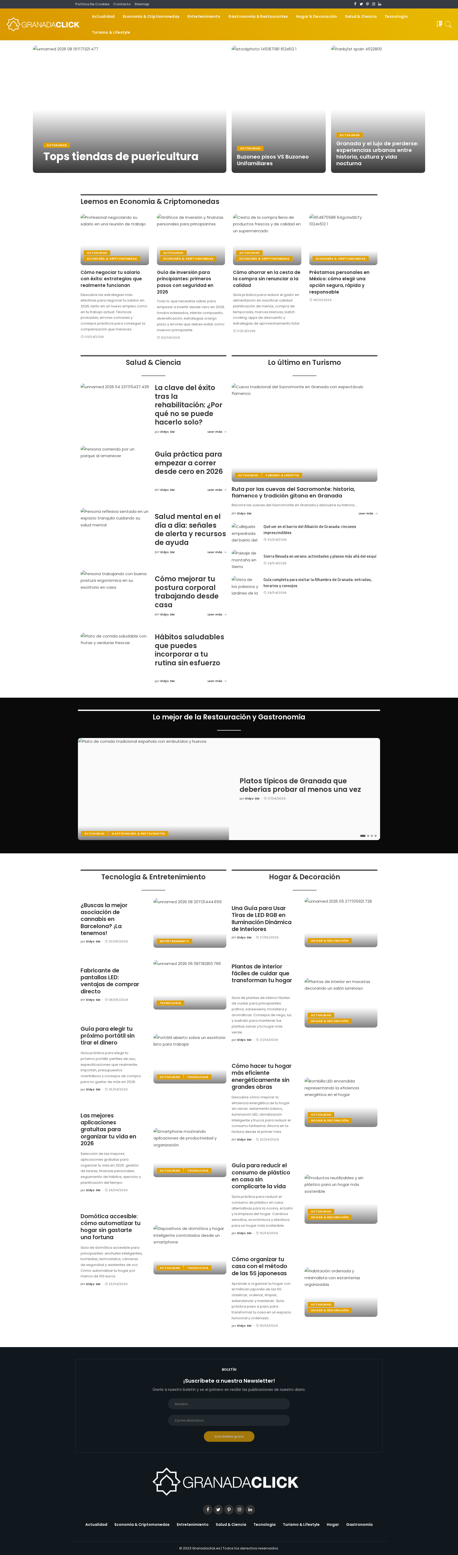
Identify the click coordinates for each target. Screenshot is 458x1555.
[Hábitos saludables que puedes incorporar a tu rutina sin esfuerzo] (115, 658)
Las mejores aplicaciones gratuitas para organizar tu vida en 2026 (108, 1129)
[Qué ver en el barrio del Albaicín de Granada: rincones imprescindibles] (245, 533)
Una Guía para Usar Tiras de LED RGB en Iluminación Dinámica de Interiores (262, 918)
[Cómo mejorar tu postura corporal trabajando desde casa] (115, 596)
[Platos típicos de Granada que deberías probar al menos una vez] (153, 789)
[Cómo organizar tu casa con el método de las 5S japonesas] (341, 1292)
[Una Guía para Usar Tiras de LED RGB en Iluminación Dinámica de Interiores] (341, 922)
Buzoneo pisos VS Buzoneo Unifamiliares (273, 160)
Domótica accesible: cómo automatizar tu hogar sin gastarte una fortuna (110, 1226)
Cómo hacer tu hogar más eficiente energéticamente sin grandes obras (262, 1076)
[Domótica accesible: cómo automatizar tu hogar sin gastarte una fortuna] (189, 1249)
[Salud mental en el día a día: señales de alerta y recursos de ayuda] (115, 534)
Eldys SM (56, 167)
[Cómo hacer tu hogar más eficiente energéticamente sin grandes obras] (341, 1102)
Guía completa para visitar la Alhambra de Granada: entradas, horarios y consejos (317, 582)
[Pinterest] (367, 4)
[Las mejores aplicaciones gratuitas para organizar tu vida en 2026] (189, 1152)
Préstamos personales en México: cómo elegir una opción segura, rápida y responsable (339, 282)
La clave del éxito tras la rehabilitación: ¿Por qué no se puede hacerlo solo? (188, 405)
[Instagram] (374, 4)
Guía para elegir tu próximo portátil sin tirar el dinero (108, 1036)
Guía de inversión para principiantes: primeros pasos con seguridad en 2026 (185, 282)
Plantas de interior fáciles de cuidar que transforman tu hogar (262, 973)
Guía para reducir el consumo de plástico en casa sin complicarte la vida (261, 1175)
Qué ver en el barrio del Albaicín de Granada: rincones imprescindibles (309, 529)
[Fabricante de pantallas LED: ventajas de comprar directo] (189, 985)
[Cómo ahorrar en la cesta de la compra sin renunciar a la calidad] (267, 239)
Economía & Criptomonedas (112, 258)
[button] (362, 836)
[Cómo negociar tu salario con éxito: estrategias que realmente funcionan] (115, 239)
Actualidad (57, 145)
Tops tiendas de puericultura (121, 156)
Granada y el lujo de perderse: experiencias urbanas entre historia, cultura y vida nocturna (377, 153)
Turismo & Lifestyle (282, 475)
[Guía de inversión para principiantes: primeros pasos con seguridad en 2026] (191, 239)
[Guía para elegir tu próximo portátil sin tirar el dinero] (189, 1059)
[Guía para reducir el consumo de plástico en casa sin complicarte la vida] (341, 1199)
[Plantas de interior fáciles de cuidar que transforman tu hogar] (341, 1003)
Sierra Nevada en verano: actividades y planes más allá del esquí (319, 556)
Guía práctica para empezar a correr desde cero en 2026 (189, 462)
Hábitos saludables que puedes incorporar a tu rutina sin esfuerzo (189, 650)
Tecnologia (170, 1003)
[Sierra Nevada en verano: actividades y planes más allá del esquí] (245, 560)
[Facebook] (355, 4)
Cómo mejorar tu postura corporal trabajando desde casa (187, 592)
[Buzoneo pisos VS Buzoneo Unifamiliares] (279, 109)
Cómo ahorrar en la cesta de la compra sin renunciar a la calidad (266, 279)
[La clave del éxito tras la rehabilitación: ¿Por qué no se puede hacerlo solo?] (115, 409)
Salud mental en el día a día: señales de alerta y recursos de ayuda (190, 529)
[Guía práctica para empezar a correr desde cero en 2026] (115, 471)
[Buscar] (448, 24)
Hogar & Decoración (330, 940)
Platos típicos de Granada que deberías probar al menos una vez (300, 785)
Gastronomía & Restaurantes (138, 833)
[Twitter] (361, 4)
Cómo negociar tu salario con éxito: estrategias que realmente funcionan (111, 279)
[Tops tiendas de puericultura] (129, 109)
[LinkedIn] (380, 4)
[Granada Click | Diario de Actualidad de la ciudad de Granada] (44, 24)
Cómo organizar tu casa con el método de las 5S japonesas (259, 1266)
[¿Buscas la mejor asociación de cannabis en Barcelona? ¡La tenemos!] (189, 923)
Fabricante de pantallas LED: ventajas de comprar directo (110, 981)
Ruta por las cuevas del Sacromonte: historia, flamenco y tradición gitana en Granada (293, 492)
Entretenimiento (174, 941)
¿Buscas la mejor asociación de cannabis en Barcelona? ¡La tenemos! (104, 919)
